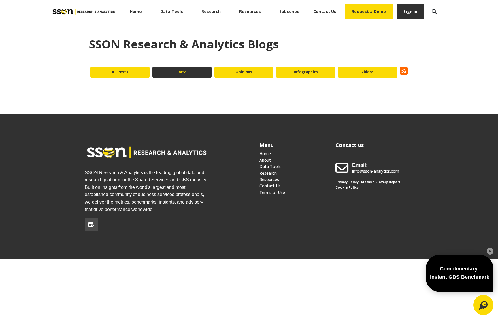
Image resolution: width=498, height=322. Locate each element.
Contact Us (324, 11)
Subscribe (289, 11)
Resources (250, 11)
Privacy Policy (347, 182)
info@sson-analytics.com (375, 171)
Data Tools (171, 11)
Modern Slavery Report (380, 182)
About (265, 160)
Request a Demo (369, 11)
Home (136, 11)
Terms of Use (272, 192)
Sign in (410, 11)
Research (211, 11)
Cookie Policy (347, 187)
